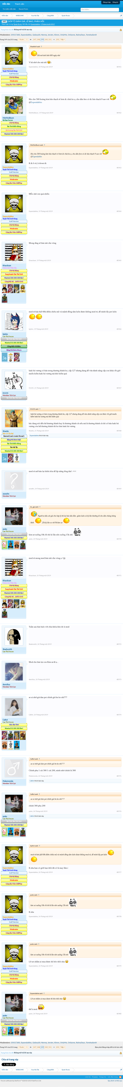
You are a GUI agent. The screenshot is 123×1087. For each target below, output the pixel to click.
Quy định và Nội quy (115, 1081)
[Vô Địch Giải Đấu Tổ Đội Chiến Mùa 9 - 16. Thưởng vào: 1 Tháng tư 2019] (23, 549)
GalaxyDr (36, 35)
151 (50, 40)
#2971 (119, 576)
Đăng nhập (107, 2)
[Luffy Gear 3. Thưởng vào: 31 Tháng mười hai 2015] (5, 292)
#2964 (119, 211)
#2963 (119, 168)
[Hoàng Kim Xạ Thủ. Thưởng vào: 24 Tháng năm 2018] (17, 739)
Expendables (35, 24)
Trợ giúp (95, 1077)
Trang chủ (102, 1077)
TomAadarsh (91, 35)
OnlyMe (63, 35)
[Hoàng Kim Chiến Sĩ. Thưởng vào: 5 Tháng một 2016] (17, 292)
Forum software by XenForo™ (21, 1081)
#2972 (119, 644)
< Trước (21, 40)
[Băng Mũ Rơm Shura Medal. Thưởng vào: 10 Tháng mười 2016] (11, 361)
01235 (5, 393)
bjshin (5, 334)
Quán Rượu (18, 24)
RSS (120, 1077)
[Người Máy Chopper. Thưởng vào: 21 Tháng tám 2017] (17, 361)
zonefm (6, 494)
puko (5, 529)
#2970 (119, 539)
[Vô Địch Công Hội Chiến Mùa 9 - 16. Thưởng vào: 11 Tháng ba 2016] (22, 292)
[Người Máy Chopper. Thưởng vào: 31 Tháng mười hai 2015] (11, 292)
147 (34, 40)
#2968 (119, 431)
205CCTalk (15, 35)
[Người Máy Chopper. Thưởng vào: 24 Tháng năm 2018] (5, 739)
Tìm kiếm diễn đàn (9, 9)
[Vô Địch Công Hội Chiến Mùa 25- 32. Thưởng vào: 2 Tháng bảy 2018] (11, 749)
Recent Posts (23, 9)
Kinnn (56, 35)
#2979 (119, 966)
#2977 (119, 872)
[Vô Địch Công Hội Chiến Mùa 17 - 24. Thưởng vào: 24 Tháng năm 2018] (23, 739)
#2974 (119, 715)
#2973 (119, 679)
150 (46, 40)
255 (57, 40)
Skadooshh (7, 649)
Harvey (44, 35)
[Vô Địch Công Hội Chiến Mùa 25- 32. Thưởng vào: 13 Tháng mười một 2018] (17, 462)
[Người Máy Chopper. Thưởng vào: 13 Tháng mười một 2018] (11, 462)
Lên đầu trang (113, 1077)
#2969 (119, 489)
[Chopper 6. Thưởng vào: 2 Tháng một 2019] (5, 549)
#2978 (119, 916)
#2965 (119, 260)
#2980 (119, 1014)
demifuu (6, 685)
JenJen (50, 35)
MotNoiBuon (8, 118)
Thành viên (19, 4)
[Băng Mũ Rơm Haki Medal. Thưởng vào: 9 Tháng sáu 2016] (5, 361)
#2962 (119, 113)
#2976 (119, 811)
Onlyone (71, 35)
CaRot (5, 720)
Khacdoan (7, 266)
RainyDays (80, 35)
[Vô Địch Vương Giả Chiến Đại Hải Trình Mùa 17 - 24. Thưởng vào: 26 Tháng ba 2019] (17, 549)
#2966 (119, 329)
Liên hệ (87, 1077)
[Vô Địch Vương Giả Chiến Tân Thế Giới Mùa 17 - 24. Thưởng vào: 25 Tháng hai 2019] (11, 549)
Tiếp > (63, 40)
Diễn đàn (6, 4)
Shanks (6, 431)
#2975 (119, 776)
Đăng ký (115, 2)
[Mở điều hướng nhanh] (121, 16)
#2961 (119, 67)
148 (38, 40)
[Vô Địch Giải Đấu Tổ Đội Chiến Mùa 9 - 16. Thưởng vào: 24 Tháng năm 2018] (11, 739)
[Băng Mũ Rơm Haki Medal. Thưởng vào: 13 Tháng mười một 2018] (5, 462)
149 (42, 40)
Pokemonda (8, 781)
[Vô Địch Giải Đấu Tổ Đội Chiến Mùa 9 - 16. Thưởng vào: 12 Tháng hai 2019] (4, 302)
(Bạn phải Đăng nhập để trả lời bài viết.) (109, 1047)
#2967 (119, 388)
